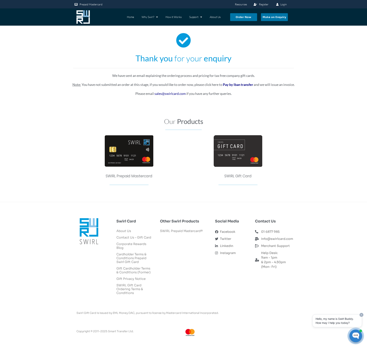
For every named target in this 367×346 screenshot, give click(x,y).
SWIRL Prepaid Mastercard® (181, 231)
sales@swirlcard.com (170, 93)
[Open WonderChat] (355, 336)
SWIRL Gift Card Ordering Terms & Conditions (129, 289)
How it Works (174, 17)
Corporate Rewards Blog (131, 246)
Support (193, 17)
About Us (215, 17)
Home (130, 17)
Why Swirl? (148, 17)
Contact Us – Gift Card (133, 237)
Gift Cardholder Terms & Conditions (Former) (133, 270)
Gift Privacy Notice (131, 279)
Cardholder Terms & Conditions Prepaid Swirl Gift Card (131, 258)
